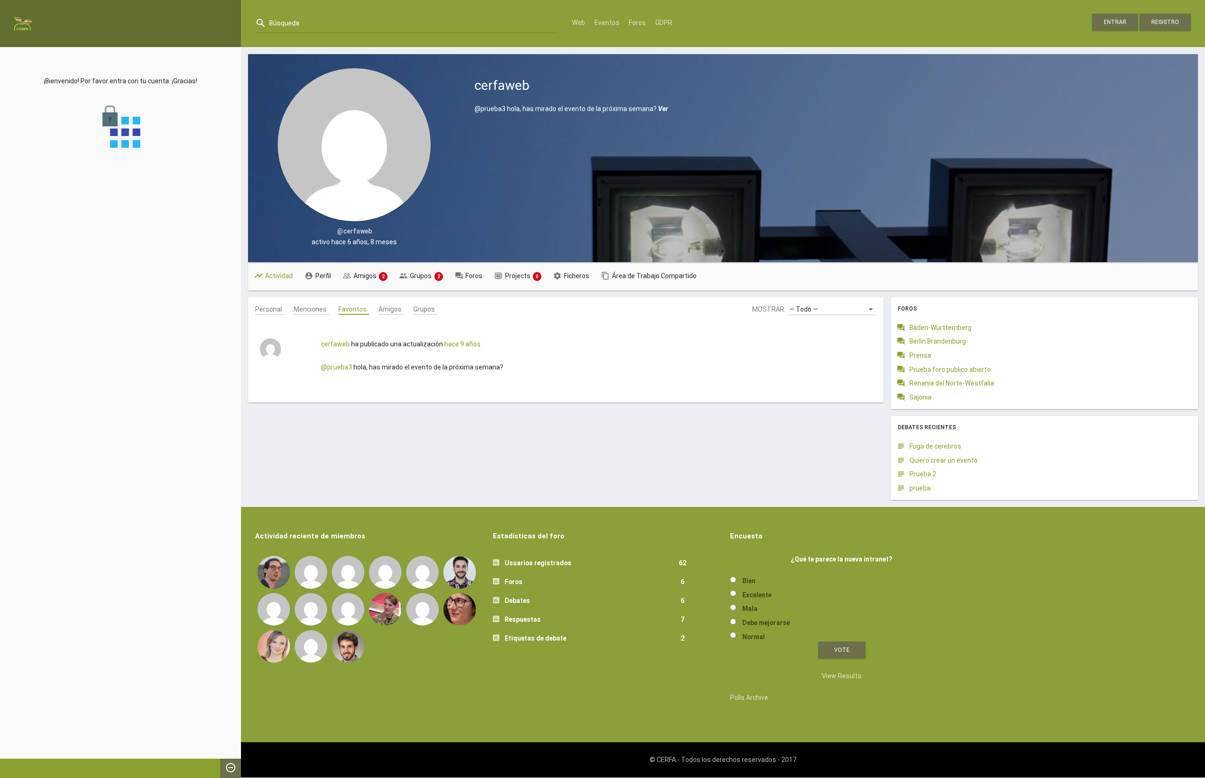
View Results (841, 676)
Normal (753, 637)
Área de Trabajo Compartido (654, 276)
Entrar (1115, 22)
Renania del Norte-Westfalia (951, 383)
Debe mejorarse (766, 622)
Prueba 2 (922, 474)
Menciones (310, 309)
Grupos (425, 276)
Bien (748, 581)
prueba (920, 488)
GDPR (663, 22)
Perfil (323, 276)
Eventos (606, 22)
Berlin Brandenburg (937, 341)
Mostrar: (769, 309)
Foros (637, 22)
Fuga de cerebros (935, 446)
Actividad (279, 276)
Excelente (756, 595)
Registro (1165, 22)
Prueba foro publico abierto (950, 369)
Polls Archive (749, 697)
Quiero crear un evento (943, 460)
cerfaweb (335, 344)
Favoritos (352, 309)
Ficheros (576, 276)
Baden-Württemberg (940, 327)
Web (578, 22)
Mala (749, 608)
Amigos (369, 276)
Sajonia (920, 397)
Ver (663, 108)
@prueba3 (336, 367)
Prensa (920, 355)
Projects (522, 276)
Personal (268, 309)
